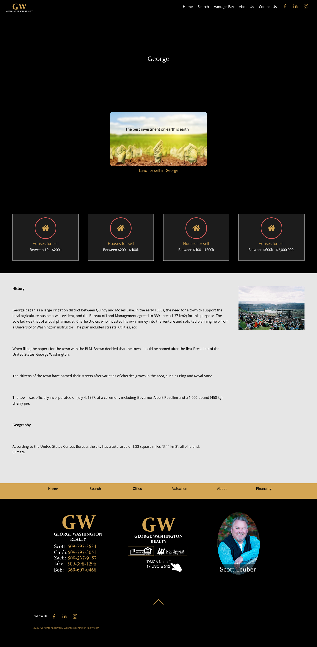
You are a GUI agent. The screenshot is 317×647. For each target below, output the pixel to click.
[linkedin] (295, 6)
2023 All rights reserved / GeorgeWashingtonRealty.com (66, 628)
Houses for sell (46, 243)
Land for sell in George (158, 170)
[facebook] (285, 6)
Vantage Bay (224, 6)
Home (188, 6)
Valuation (179, 489)
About (222, 489)
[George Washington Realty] (19, 11)
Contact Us (268, 6)
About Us (246, 6)
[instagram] (305, 6)
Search (203, 6)
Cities (137, 489)
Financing (264, 489)
